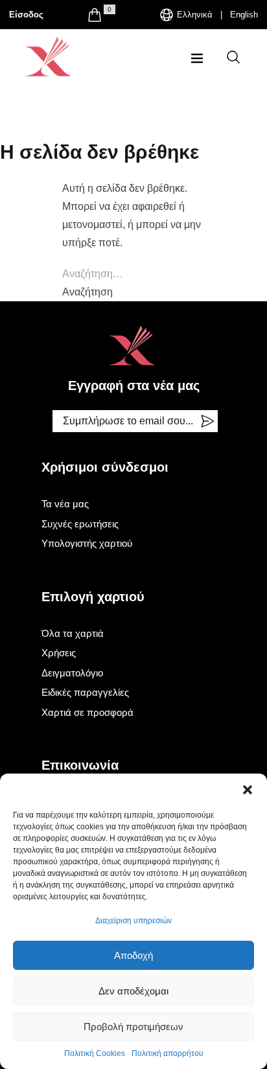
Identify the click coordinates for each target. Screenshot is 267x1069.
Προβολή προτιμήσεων (133, 1026)
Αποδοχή (133, 955)
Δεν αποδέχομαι (133, 990)
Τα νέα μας (65, 503)
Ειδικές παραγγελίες (85, 692)
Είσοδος (26, 14)
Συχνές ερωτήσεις (80, 523)
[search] (233, 57)
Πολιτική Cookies (94, 1053)
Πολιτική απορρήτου (167, 1053)
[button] (247, 789)
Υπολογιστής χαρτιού (86, 543)
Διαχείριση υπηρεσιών (133, 920)
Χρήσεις (58, 652)
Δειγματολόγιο (72, 672)
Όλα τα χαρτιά (72, 633)
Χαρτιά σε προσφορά (87, 712)
